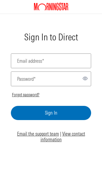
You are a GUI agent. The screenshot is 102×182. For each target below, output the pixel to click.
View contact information (63, 137)
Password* (26, 79)
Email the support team (38, 134)
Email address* (30, 61)
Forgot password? (25, 94)
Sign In (51, 113)
